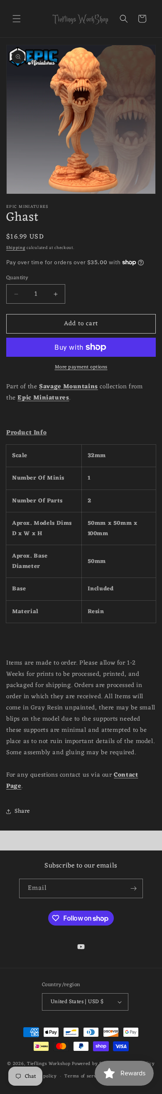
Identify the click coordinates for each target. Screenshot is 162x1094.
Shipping (15, 247)
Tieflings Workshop (49, 1063)
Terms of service (83, 1076)
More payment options (81, 367)
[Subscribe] (133, 888)
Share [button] (22, 811)
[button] (16, 19)
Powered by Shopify (94, 1063)
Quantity (17, 278)
